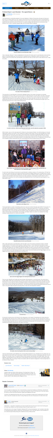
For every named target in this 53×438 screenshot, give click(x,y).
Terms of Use (37, 435)
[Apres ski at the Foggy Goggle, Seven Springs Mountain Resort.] (26, 264)
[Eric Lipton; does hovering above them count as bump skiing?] (26, 336)
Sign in (4, 3)
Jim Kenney (10, 370)
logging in (32, 425)
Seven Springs (16, 365)
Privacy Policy (32, 435)
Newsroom (7, 8)
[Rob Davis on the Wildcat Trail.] (26, 191)
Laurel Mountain (8, 365)
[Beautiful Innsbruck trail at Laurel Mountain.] (26, 227)
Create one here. (31, 427)
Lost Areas (36, 8)
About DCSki (45, 8)
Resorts (16, 8)
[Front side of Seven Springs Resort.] (26, 75)
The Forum (26, 8)
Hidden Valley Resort (25, 365)
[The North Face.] (26, 300)
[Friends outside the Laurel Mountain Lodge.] (26, 37)
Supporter (22, 385)
